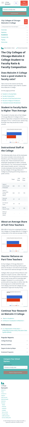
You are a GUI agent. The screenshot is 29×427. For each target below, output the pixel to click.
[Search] (16, 3)
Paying (3, 40)
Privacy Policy (5, 414)
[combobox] (16, 3)
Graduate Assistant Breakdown (11, 103)
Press (2, 392)
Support (3, 395)
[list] (14, 29)
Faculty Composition (8, 96)
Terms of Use (5, 412)
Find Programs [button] (24, 3)
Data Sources (4, 397)
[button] (26, 21)
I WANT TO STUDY (8, 364)
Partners (3, 403)
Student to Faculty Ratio (9, 94)
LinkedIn (4, 410)
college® (4, 387)
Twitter (3, 404)
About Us (3, 390)
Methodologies (4, 399)
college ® (7, 3)
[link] (14, 29)
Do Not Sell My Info (6, 417)
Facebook (4, 408)
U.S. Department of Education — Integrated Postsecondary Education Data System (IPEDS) (14, 330)
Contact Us (3, 393)
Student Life (4, 37)
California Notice (5, 415)
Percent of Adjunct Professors (11, 100)
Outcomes (4, 42)
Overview (4, 30)
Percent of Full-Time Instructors (11, 98)
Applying (3, 32)
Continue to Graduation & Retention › (13, 321)
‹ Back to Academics (8, 318)
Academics (4, 35)
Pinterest (4, 406)
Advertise (3, 401)
